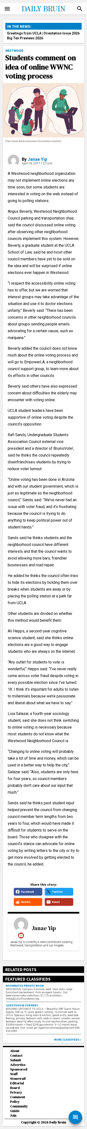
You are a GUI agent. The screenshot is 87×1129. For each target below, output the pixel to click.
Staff (14, 1074)
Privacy (16, 1092)
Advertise (18, 1064)
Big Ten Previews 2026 (25, 38)
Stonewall (18, 1078)
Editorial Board (17, 1085)
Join (13, 1115)
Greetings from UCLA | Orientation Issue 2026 (43, 33)
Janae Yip (37, 159)
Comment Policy (17, 1099)
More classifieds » (67, 1039)
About (14, 1051)
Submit (15, 1060)
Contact (16, 1055)
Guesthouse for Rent (22, 1005)
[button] (79, 8)
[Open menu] (7, 8)
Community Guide (19, 1108)
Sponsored (18, 1069)
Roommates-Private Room (25, 985)
